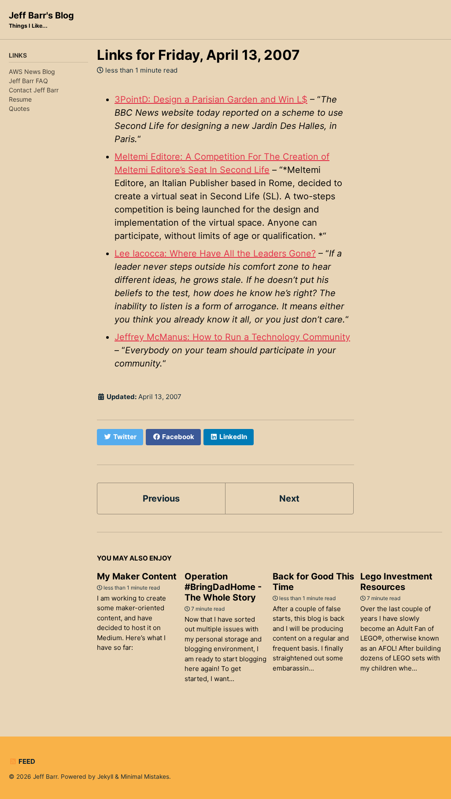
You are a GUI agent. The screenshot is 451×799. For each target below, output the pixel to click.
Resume (20, 99)
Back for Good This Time (313, 581)
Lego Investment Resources (396, 581)
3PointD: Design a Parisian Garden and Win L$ (211, 99)
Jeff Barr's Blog (41, 19)
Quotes (19, 108)
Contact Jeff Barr (34, 90)
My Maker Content (137, 576)
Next (289, 498)
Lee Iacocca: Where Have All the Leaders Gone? (215, 253)
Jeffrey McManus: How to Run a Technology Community (232, 337)
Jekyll (105, 776)
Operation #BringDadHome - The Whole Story (223, 587)
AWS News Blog (32, 71)
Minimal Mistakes (145, 776)
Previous (161, 498)
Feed (26, 761)
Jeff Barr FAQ (28, 80)
